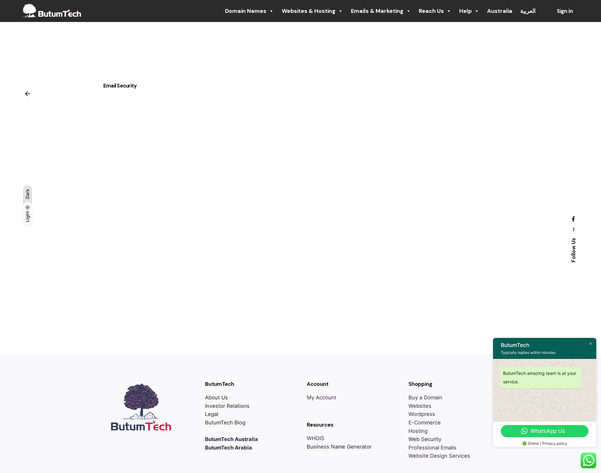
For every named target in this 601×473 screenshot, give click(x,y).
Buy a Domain (425, 397)
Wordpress (421, 414)
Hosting (418, 431)
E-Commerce (424, 422)
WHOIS (315, 438)
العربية (528, 11)
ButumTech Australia (231, 439)
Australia (499, 11)
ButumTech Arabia (228, 447)
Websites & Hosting (309, 11)
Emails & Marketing (377, 11)
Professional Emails (432, 447)
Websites (419, 406)
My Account (321, 397)
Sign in (565, 11)
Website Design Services (439, 456)
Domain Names (245, 11)
